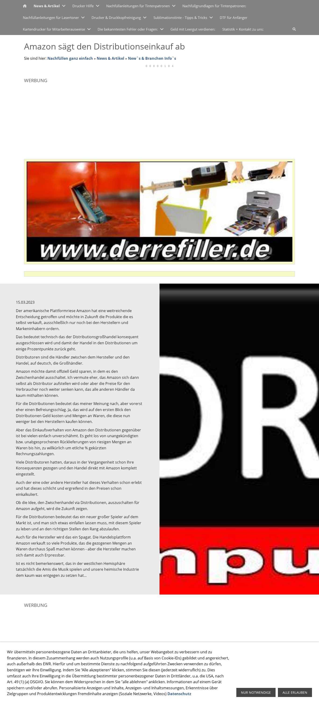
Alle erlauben (295, 692)
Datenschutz (179, 693)
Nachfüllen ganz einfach (70, 58)
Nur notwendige (256, 692)
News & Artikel (110, 58)
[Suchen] (294, 29)
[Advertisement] (159, 119)
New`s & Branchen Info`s (152, 58)
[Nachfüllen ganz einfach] (24, 6)
